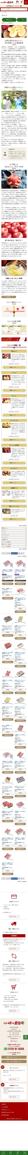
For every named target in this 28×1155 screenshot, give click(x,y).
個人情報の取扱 (5, 1115)
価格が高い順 (21, 553)
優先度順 (9, 553)
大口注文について (5, 1109)
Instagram (15, 1041)
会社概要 (3, 1104)
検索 (26, 9)
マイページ (17, 3)
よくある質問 (4, 1107)
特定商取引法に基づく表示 (7, 1112)
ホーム (1, 12)
